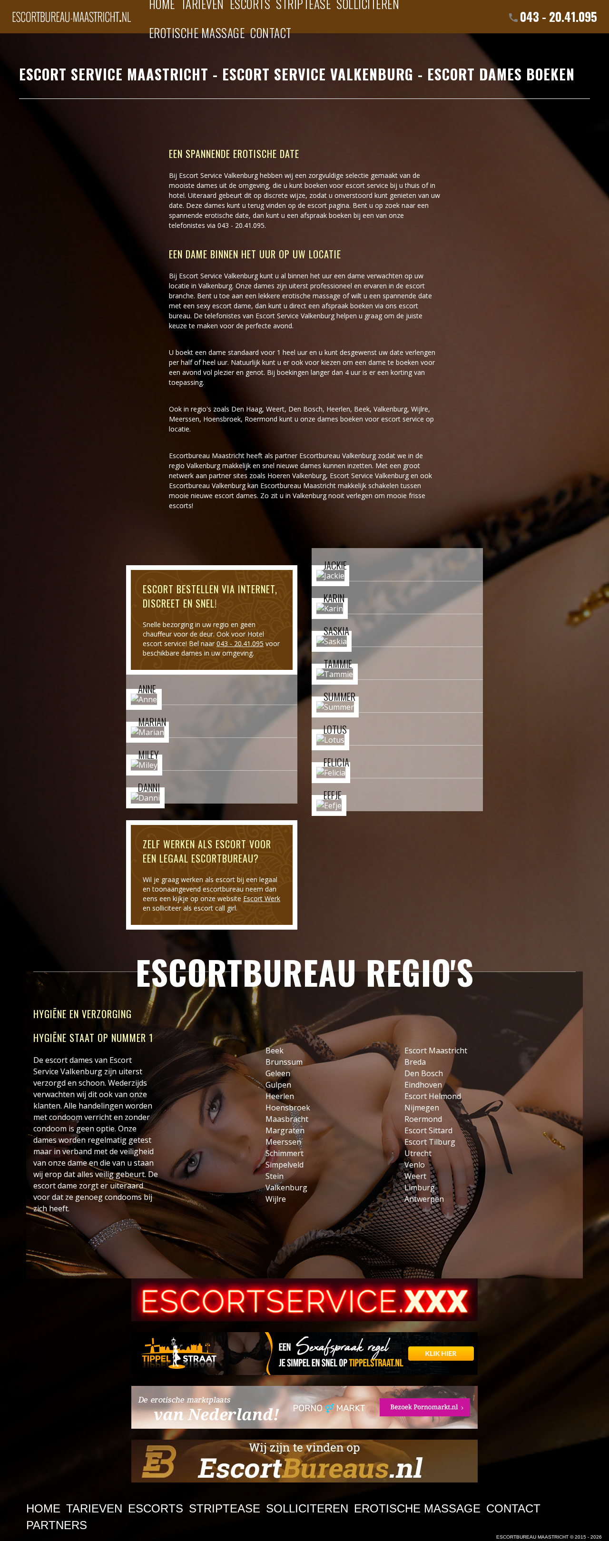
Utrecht (418, 1153)
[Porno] (304, 1407)
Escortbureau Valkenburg (337, 455)
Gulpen (278, 1085)
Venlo (414, 1164)
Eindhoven (423, 1085)
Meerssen (184, 418)
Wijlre (419, 408)
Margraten (284, 1130)
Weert (275, 408)
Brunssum (284, 1062)
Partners (56, 1525)
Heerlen (338, 408)
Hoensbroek (222, 418)
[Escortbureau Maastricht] (71, 12)
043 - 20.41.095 (558, 16)
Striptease (224, 1508)
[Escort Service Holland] (304, 1299)
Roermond (261, 418)
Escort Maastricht (435, 1050)
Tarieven (94, 1508)
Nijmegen (421, 1107)
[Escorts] (304, 1353)
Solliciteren (307, 1508)
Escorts (155, 1508)
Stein (274, 1176)
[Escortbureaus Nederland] (304, 1461)
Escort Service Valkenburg (369, 475)
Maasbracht (286, 1119)
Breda (415, 1062)
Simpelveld (284, 1164)
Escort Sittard (428, 1130)
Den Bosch (423, 1073)
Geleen (277, 1073)
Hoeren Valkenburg (296, 475)
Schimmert (284, 1153)
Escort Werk (261, 898)
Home (43, 1508)
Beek (362, 408)
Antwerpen (424, 1199)
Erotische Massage (197, 32)
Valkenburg (286, 1187)
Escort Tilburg (429, 1142)
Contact (271, 32)
